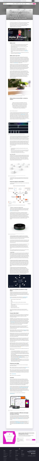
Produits (4, 450)
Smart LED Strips (5, 459)
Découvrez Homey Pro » (12, 393)
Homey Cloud (5, 451)
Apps (15, 456)
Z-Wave (22, 451)
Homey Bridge (5, 454)
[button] (26, 1)
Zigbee (16, 358)
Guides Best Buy (5, 456)
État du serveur (16, 454)
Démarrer (16, 451)
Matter (15, 418)
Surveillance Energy (22, 455)
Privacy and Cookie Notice (30, 456)
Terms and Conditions (33, 456)
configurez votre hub (14, 373)
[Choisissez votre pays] (31, 3)
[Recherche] (29, 3)
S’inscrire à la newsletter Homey (32, 450)
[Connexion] (30, 3)
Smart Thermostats (5, 458)
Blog (9, 454)
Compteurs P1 (22, 456)
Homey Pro (20, 53)
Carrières (10, 451)
